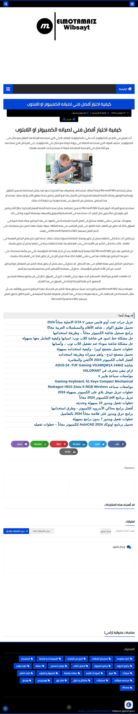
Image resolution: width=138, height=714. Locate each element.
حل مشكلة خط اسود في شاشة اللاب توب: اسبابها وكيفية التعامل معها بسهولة (77, 338)
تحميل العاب (79, 666)
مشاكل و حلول (80, 680)
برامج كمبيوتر (101, 666)
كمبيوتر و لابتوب (79, 113)
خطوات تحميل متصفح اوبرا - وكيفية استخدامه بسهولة (95, 349)
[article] (38, 486)
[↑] (69, 707)
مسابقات (100, 680)
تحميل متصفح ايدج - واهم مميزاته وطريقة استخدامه (96, 354)
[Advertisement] (69, 602)
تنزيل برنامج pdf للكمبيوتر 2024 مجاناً (106, 397)
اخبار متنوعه (123, 658)
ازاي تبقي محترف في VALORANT (108, 370)
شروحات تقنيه (93, 673)
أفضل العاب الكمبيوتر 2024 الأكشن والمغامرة (100, 360)
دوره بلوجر (21, 666)
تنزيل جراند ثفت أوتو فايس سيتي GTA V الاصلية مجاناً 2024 (90, 322)
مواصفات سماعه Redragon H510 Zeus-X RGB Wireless (90, 387)
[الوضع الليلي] (129, 705)
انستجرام (25, 658)
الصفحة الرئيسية (99, 113)
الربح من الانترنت (75, 658)
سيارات (125, 673)
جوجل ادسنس (57, 666)
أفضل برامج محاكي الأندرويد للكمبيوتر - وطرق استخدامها (92, 408)
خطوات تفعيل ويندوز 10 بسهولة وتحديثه (104, 403)
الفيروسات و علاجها (48, 658)
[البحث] (5, 3)
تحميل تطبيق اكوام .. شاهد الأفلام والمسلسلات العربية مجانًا (90, 327)
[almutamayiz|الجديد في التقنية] (69, 26)
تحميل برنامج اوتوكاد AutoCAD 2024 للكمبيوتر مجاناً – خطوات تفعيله (83, 424)
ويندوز (25, 680)
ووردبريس (42, 680)
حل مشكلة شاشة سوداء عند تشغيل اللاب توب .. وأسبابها (92, 343)
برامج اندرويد (123, 666)
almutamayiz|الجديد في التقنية (93, 711)
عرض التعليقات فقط (41, 531)
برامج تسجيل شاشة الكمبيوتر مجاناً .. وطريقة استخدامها (93, 333)
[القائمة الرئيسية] (8, 88)
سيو (111, 673)
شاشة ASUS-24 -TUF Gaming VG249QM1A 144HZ (94, 365)
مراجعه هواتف (121, 680)
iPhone (125, 687)
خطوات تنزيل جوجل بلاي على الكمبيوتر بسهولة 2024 (95, 392)
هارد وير (60, 680)
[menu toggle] (132, 3)
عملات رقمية (70, 673)
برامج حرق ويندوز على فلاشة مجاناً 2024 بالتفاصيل (96, 413)
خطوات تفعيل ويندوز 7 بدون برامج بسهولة (103, 419)
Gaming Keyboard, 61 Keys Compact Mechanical (94, 381)
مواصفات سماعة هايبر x (115, 376)
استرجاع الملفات (100, 658)
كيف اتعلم (25, 673)
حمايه (38, 666)
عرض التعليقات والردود (15, 531)
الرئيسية (123, 89)
